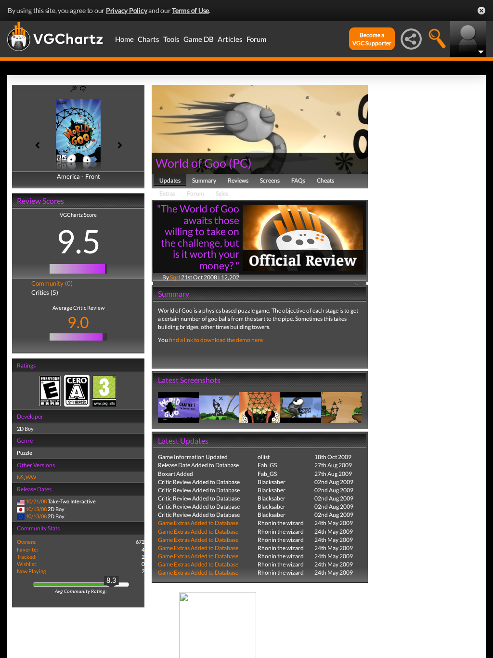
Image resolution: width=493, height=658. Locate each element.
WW (31, 477)
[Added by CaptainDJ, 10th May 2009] (219, 406)
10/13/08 (36, 509)
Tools (171, 39)
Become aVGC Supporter (371, 39)
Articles (230, 39)
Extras (167, 193)
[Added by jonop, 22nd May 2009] (178, 406)
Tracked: (27, 556)
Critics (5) (44, 292)
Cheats (325, 180)
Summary (204, 180)
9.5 (78, 241)
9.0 (78, 322)
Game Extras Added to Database (198, 522)
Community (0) (52, 283)
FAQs (298, 180)
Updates (170, 180)
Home (124, 39)
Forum (256, 39)
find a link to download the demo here (216, 339)
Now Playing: (32, 571)
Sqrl (175, 277)
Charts (148, 39)
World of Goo (191, 163)
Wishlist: (27, 564)
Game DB (198, 39)
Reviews (238, 180)
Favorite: (27, 549)
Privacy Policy (126, 10)
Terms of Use (190, 10)
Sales (222, 193)
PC (240, 163)
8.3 (111, 581)
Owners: (27, 542)
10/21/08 (36, 501)
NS (20, 477)
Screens (270, 180)
